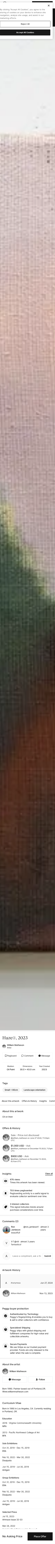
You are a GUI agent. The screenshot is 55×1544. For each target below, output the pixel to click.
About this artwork (10, 1101)
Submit (47, 1256)
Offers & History (29, 1101)
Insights (43, 1101)
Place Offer (40, 1536)
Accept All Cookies (25, 32)
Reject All (25, 24)
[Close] (48, 5)
